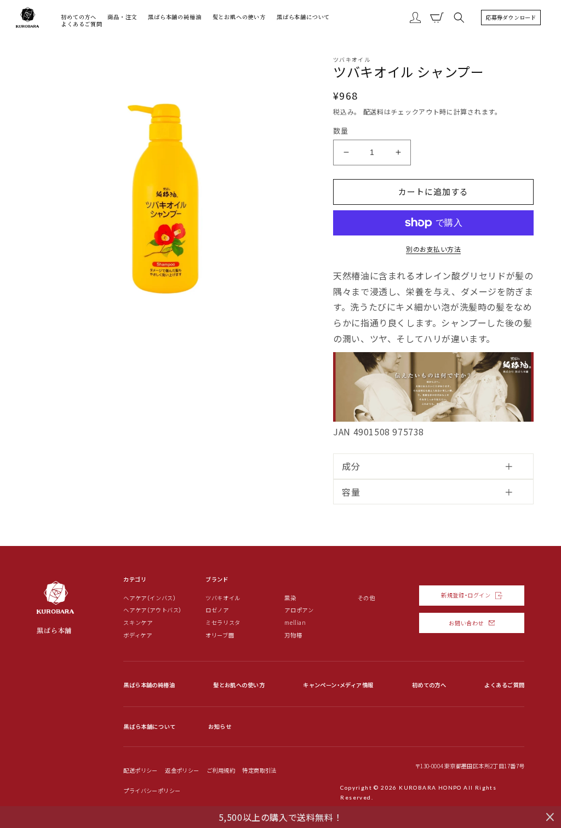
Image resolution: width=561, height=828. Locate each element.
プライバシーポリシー (151, 790)
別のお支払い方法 (433, 249)
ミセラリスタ (223, 622)
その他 (366, 598)
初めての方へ (429, 685)
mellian (295, 622)
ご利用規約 (221, 770)
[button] (459, 17)
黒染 (290, 598)
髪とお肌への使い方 (239, 685)
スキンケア (137, 622)
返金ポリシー (182, 770)
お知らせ (219, 726)
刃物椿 (293, 635)
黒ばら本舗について (149, 726)
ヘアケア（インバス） (149, 598)
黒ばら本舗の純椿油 (149, 685)
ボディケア (137, 635)
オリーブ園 (219, 635)
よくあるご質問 (504, 685)
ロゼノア (216, 610)
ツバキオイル (223, 598)
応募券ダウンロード (511, 17)
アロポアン (298, 610)
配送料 (373, 111)
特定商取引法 (259, 770)
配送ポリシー (140, 770)
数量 (340, 130)
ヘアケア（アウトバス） (152, 610)
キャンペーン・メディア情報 (338, 685)
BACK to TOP (537, 780)
